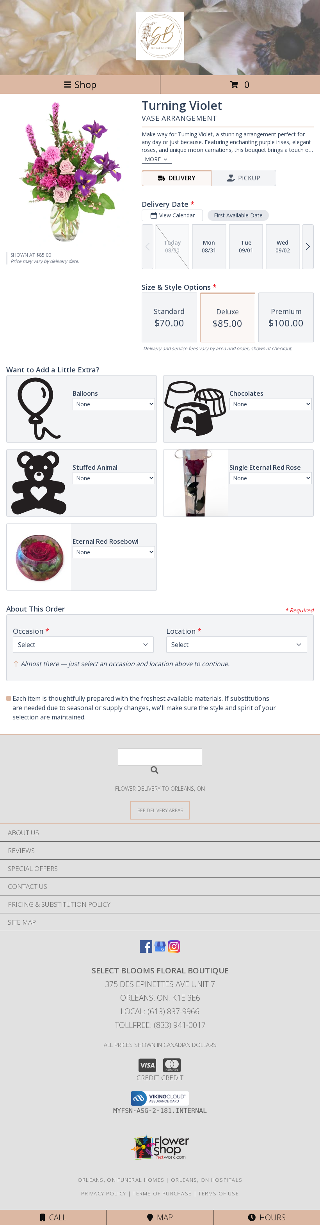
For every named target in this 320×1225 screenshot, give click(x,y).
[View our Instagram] (174, 950)
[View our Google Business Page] (160, 950)
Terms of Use (218, 1193)
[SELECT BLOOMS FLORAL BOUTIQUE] (160, 56)
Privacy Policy (103, 1193)
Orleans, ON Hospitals (206, 1179)
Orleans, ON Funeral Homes (121, 1179)
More (153, 159)
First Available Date (238, 215)
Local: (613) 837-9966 (160, 1011)
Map (163, 1217)
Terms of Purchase (162, 1193)
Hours (271, 1217)
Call (55, 1217)
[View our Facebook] (146, 950)
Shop (85, 84)
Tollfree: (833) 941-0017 (160, 1025)
